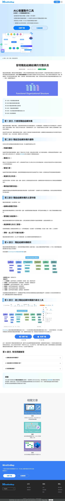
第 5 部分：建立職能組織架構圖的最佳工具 (15, 110)
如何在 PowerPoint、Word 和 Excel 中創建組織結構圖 (33, 418)
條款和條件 (60, 489)
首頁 (5, 58)
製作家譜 (22, 154)
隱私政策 (60, 487)
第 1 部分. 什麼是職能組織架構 (12, 100)
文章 (7, 58)
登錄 (57, 2)
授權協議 (60, 492)
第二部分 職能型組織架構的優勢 (12, 103)
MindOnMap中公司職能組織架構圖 (16, 251)
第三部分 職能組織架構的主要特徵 (13, 105)
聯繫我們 (29, 489)
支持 (43, 487)
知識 (10, 58)
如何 (32, 416)
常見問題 (44, 489)
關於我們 (29, 487)
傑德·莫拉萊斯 (22, 69)
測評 (32, 434)
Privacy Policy (44, 500)
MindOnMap (5, 330)
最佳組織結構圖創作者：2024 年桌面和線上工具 (32, 436)
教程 (43, 492)
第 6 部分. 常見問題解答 (10, 113)
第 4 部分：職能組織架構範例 (11, 108)
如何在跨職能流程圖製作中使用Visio (32, 454)
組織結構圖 (49, 380)
